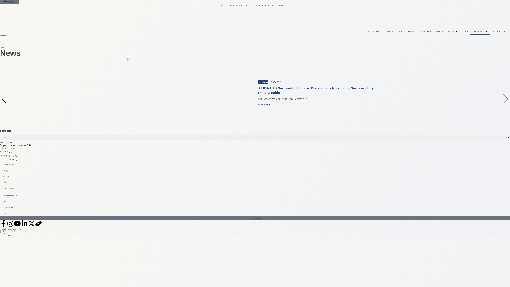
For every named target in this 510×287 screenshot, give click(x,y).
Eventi (465, 31)
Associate (426, 31)
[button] (7, 99)
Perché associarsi (394, 31)
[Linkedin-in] (24, 223)
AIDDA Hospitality (500, 31)
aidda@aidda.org (8, 159)
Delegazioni (412, 31)
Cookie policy (6, 235)
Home (2, 43)
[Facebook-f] (3, 223)
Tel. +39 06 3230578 (9, 156)
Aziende (439, 31)
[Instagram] (10, 223)
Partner (451, 31)
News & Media (479, 31)
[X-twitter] (31, 223)
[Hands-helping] (38, 223)
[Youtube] (17, 223)
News (5, 213)
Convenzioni (8, 207)
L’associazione (373, 31)
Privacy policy (6, 233)
